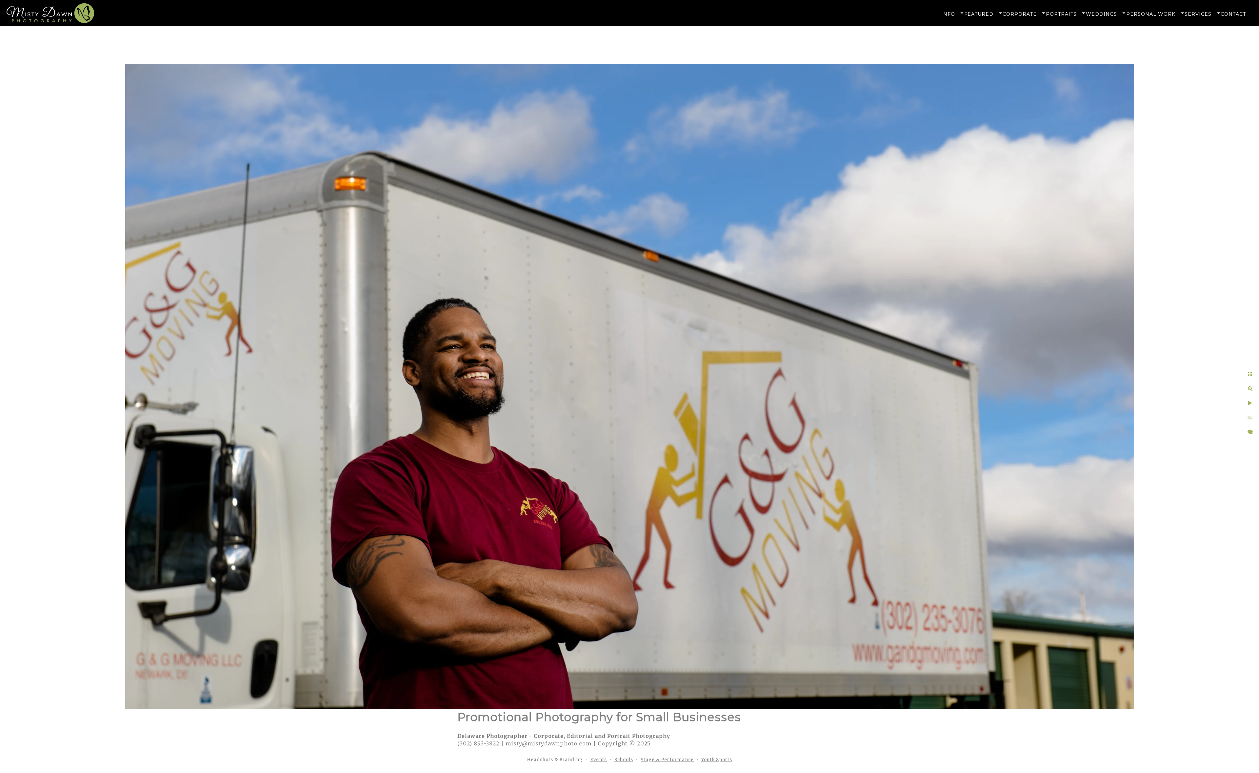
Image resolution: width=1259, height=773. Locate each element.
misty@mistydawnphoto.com (548, 743)
